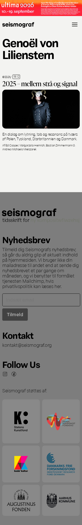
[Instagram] (5, 374)
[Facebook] (14, 374)
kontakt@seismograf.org (27, 345)
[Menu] (75, 24)
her (57, 286)
